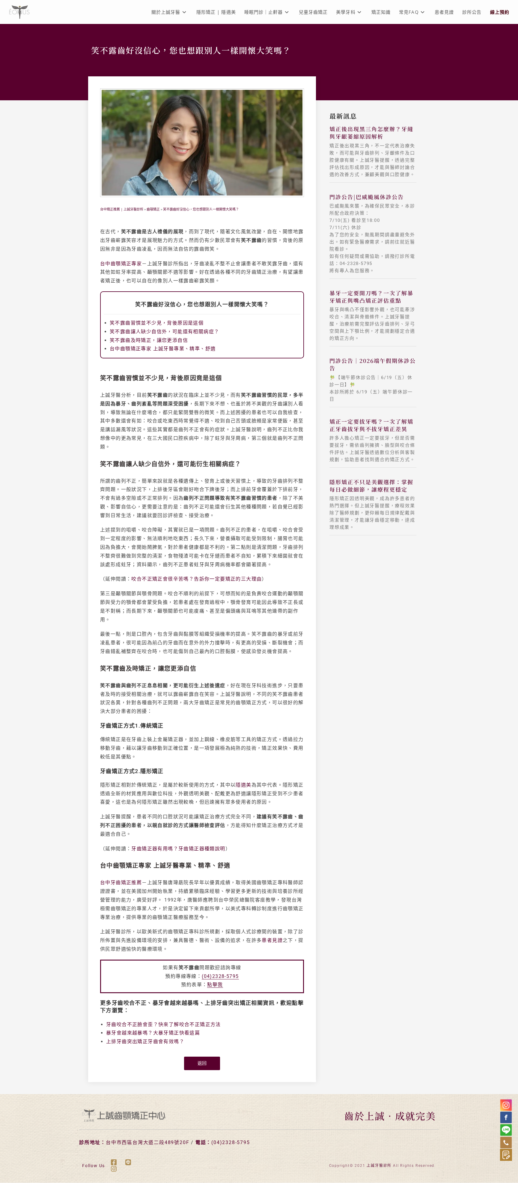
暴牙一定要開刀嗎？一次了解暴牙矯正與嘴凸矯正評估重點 (371, 296)
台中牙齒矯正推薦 (121, 882)
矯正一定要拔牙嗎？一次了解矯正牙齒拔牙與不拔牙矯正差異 (371, 425)
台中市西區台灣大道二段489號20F (147, 1142)
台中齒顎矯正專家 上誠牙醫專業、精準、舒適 (163, 349)
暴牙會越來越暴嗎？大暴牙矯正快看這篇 (153, 1033)
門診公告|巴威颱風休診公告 (366, 197)
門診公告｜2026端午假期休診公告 (372, 364)
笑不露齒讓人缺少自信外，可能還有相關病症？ (164, 331)
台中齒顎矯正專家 (121, 263)
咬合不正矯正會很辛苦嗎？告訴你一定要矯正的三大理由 (196, 579)
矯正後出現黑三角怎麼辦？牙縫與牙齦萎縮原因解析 (371, 132)
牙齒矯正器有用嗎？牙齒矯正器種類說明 (178, 849)
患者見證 (272, 940)
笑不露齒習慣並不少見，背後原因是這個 (157, 323)
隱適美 (243, 785)
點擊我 (215, 984)
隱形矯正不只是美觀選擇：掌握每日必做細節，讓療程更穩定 (371, 485)
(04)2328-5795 (220, 976)
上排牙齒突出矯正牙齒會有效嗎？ (145, 1041)
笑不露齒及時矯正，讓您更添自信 (149, 340)
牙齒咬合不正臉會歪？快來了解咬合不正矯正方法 (163, 1024)
